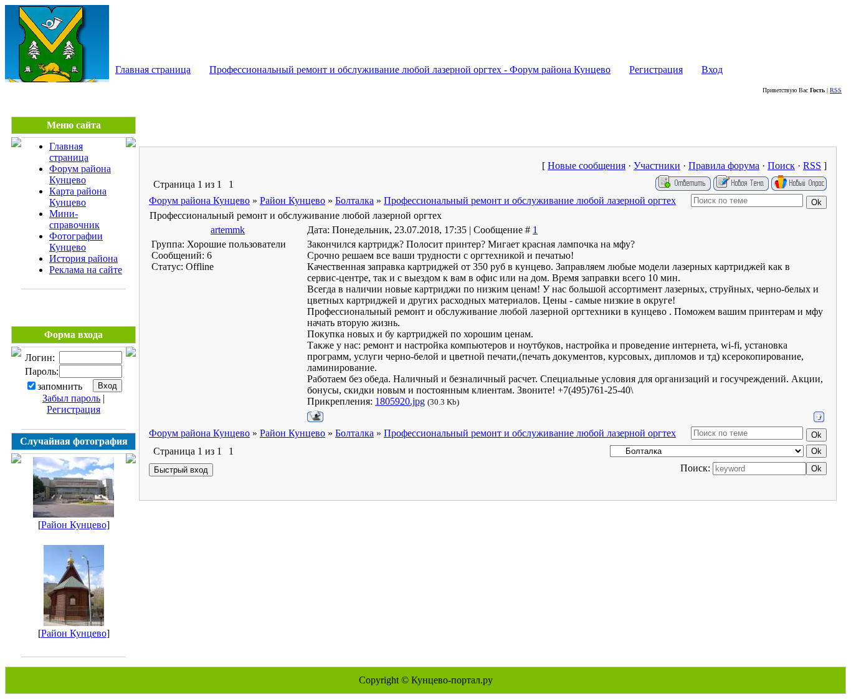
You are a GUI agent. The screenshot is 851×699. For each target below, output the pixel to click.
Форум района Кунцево (80, 174)
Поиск (781, 165)
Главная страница (153, 69)
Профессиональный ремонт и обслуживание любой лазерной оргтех (530, 200)
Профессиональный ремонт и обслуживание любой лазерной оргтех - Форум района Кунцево (410, 69)
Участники (657, 165)
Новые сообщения (586, 165)
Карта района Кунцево (78, 197)
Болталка (354, 200)
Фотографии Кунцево (76, 242)
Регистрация (656, 69)
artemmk (228, 229)
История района (83, 258)
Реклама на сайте (85, 269)
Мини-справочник (74, 219)
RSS (836, 90)
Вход (712, 69)
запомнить (59, 386)
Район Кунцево (74, 524)
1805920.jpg (400, 401)
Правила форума (723, 165)
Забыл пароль (71, 398)
